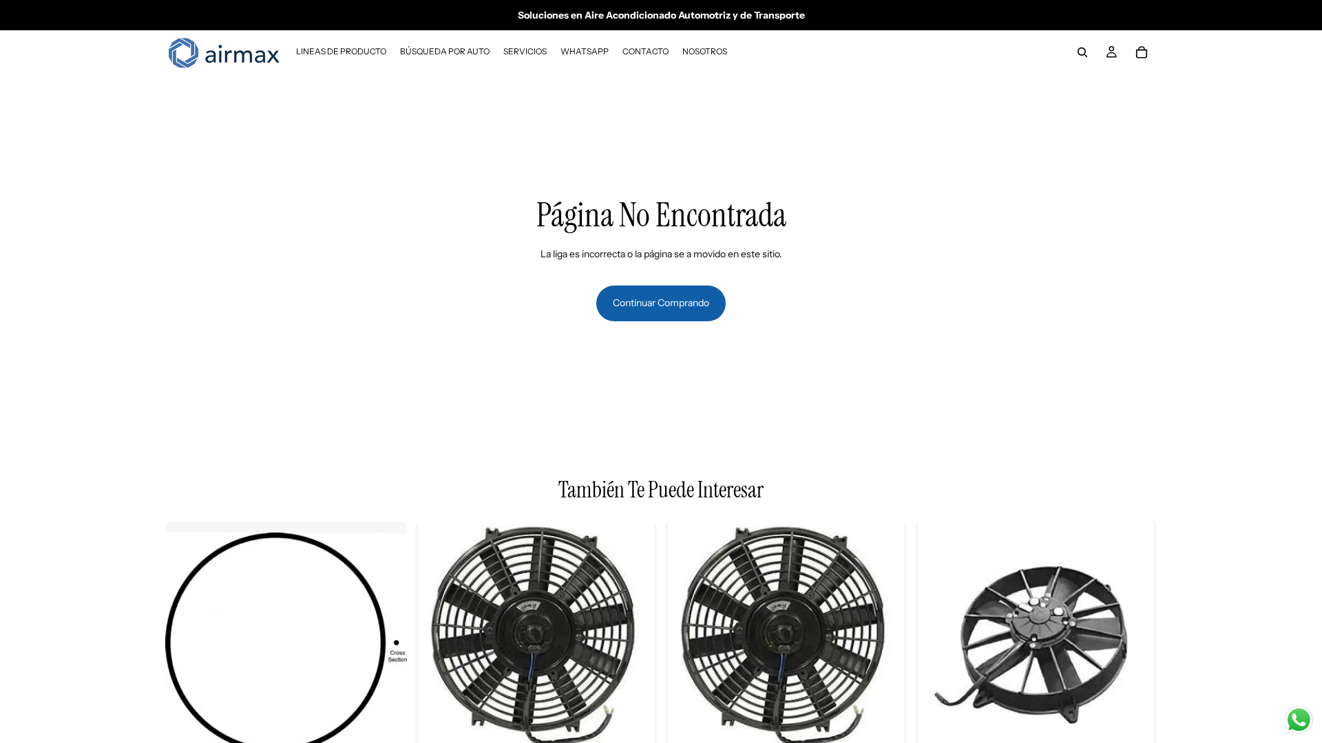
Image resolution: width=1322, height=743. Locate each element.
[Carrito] (1141, 52)
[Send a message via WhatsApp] (1299, 720)
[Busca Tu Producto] (1082, 52)
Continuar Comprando (661, 303)
